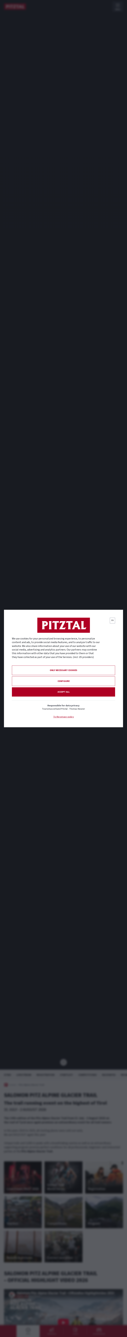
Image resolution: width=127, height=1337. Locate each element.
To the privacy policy (63, 717)
